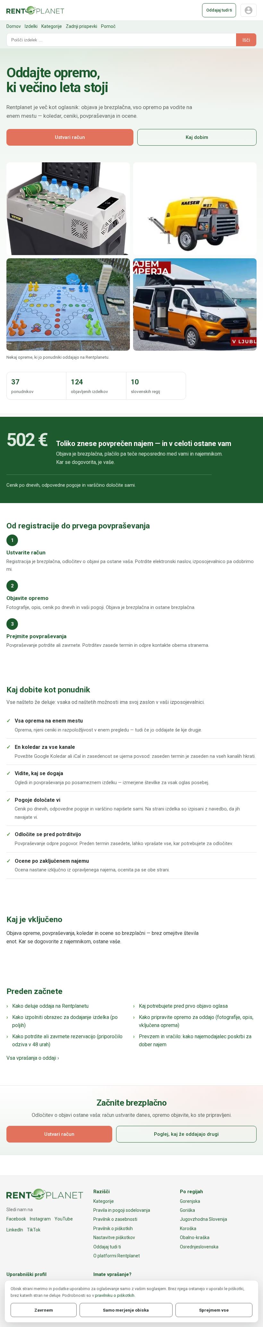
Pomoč (108, 26)
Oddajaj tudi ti (219, 10)
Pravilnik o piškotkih (113, 1228)
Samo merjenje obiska (126, 1310)
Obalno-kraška (194, 1237)
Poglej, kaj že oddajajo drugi (186, 1134)
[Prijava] (249, 10)
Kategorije (51, 26)
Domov (13, 26)
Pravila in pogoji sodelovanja (121, 1210)
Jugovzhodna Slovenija (203, 1219)
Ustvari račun (70, 137)
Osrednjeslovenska (199, 1246)
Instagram (40, 1218)
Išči (246, 40)
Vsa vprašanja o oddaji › (32, 1058)
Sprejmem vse (214, 1310)
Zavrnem (43, 1310)
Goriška (187, 1210)
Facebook (16, 1218)
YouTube (64, 1218)
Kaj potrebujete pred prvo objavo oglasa (183, 1006)
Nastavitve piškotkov (114, 1237)
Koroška (188, 1228)
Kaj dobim (197, 137)
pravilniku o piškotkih (114, 1295)
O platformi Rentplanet (116, 1255)
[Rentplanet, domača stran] (35, 10)
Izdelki (31, 26)
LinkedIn (14, 1229)
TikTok (33, 1229)
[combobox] (121, 39)
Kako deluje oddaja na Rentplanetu (50, 1006)
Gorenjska (190, 1201)
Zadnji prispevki (81, 26)
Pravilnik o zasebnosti (115, 1219)
